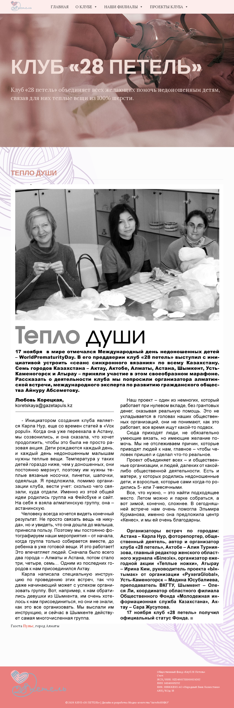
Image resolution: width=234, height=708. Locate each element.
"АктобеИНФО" (159, 702)
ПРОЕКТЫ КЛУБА (166, 6)
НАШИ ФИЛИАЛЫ (121, 6)
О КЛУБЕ (83, 6)
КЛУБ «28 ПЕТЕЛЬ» (87, 702)
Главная (60, 6)
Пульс (28, 626)
